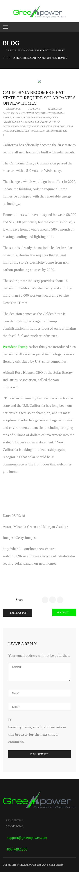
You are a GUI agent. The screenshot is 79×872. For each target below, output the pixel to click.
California (9, 113)
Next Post (62, 612)
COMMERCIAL (15, 826)
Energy (52, 113)
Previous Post (19, 612)
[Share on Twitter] (52, 600)
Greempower (12, 109)
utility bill (61, 131)
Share (19, 599)
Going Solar (31, 117)
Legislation (16, 50)
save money (46, 122)
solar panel (59, 126)
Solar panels (31, 131)
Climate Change (25, 113)
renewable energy (28, 122)
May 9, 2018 (34, 109)
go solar (18, 117)
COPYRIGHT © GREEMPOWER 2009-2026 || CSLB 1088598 (33, 865)
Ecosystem (41, 113)
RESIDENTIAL (14, 820)
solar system (46, 131)
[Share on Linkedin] (60, 600)
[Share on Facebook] (45, 600)
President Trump (15, 347)
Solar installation (41, 126)
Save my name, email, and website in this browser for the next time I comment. (37, 734)
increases (44, 117)
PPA (16, 122)
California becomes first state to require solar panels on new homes (39, 98)
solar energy (21, 126)
